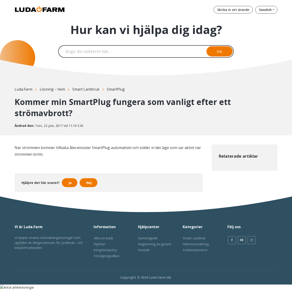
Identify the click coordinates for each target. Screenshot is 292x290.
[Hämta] (137, 85)
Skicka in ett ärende (233, 10)
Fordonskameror (195, 250)
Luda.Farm (23, 89)
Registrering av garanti (154, 244)
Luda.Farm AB (160, 277)
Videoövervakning (196, 244)
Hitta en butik (103, 238)
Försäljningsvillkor (107, 256)
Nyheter (99, 244)
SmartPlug (116, 89)
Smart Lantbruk (85, 89)
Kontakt (144, 250)
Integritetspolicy (105, 250)
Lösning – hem (52, 89)
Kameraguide (148, 238)
